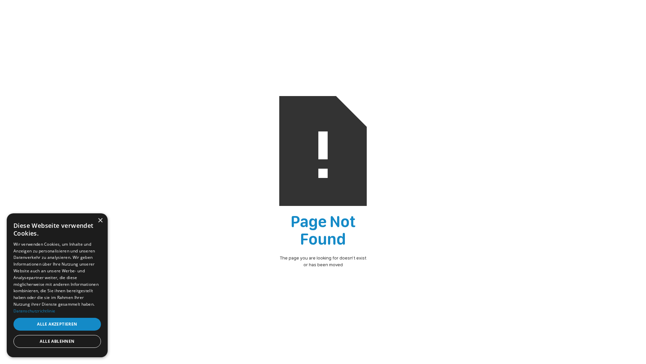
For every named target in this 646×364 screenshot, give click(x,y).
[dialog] (57, 285)
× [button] (100, 220)
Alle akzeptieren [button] (57, 324)
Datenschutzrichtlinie (34, 311)
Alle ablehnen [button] (57, 341)
